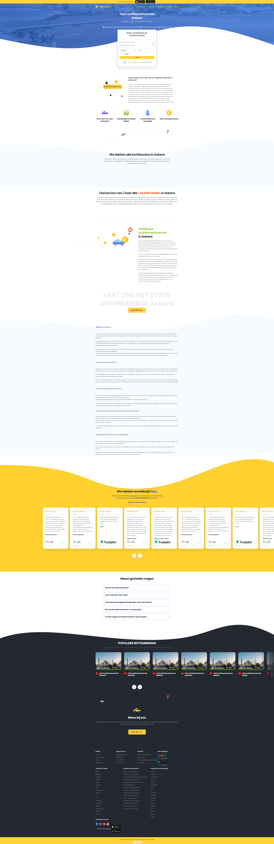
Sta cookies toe (137, 842)
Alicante (153, 795)
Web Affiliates (120, 760)
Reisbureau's (119, 757)
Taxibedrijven (120, 762)
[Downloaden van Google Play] (150, 2)
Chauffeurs (151, 7)
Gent (152, 780)
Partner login (140, 762)
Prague (153, 806)
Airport (105, 6)
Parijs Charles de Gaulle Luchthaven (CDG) (135, 777)
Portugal (98, 785)
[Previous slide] (134, 556)
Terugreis (126, 54)
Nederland (98, 774)
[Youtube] (104, 824)
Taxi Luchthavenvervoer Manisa (223, 674)
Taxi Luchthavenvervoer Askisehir (137, 674)
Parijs (152, 787)
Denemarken (99, 809)
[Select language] (176, 7)
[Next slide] (140, 556)
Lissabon (153, 798)
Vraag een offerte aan (112, 87)
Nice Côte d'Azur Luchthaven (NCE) (133, 782)
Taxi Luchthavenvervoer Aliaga (251, 674)
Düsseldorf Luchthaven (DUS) (131, 787)
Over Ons (98, 755)
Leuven (153, 782)
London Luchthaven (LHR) (130, 809)
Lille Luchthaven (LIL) (129, 785)
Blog (97, 760)
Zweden (98, 806)
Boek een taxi (137, 310)
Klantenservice (100, 757)
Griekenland (99, 790)
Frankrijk (98, 777)
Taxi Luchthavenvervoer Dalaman (194, 674)
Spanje (97, 782)
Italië (97, 787)
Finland (98, 811)
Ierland (98, 793)
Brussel (153, 772)
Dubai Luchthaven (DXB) (130, 806)
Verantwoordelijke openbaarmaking (147, 760)
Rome (152, 803)
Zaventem (154, 774)
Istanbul (153, 814)
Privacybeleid (141, 757)
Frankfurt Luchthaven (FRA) (131, 790)
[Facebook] (97, 824)
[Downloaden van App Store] (140, 2)
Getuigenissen (100, 762)
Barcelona (154, 793)
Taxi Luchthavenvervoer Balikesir (166, 674)
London (153, 801)
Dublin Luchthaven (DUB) (130, 795)
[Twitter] (100, 824)
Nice (152, 790)
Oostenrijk (98, 801)
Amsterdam (154, 785)
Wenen (153, 811)
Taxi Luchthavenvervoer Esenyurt (109, 674)
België (97, 772)
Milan (152, 809)
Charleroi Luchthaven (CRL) (131, 774)
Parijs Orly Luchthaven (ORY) (131, 780)
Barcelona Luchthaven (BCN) (131, 801)
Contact (160, 7)
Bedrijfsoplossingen (121, 755)
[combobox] (133, 42)
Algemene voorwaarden (144, 755)
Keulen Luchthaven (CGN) (130, 798)
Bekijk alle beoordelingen (137, 502)
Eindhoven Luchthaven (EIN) (131, 793)
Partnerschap (141, 7)
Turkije (132, 21)
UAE (97, 798)
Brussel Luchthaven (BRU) (130, 772)
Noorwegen (99, 803)
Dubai (152, 816)
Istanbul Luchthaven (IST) (130, 803)
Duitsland (98, 780)
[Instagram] (108, 824)
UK (96, 795)
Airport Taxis (125, 21)
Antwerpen (154, 777)
